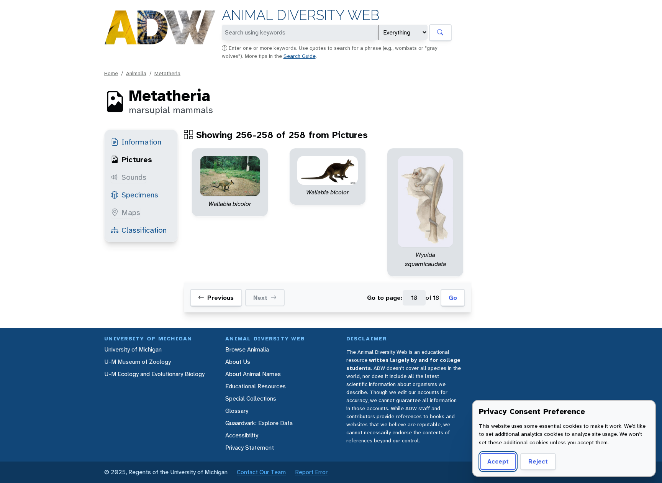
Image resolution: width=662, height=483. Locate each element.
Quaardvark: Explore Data (259, 423)
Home (111, 73)
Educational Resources (255, 386)
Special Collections (250, 398)
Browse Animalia (247, 349)
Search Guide (299, 56)
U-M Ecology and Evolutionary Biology (154, 374)
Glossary (236, 411)
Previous (220, 298)
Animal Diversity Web (300, 15)
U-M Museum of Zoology (137, 362)
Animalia (136, 73)
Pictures (136, 159)
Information (141, 142)
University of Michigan (133, 349)
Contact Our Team (261, 472)
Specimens (139, 195)
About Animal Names (253, 374)
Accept (498, 461)
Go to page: (385, 298)
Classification (144, 230)
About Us (237, 362)
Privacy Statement (249, 448)
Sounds (133, 177)
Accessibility (241, 435)
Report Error (311, 472)
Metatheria (167, 73)
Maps (130, 212)
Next (260, 298)
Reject (538, 461)
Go (453, 298)
